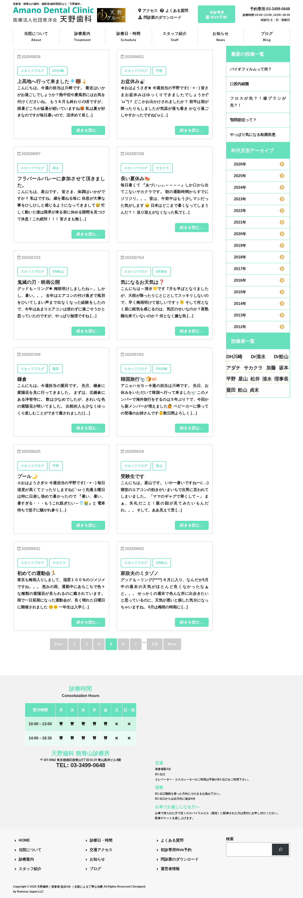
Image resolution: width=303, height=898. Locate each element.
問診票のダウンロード (180, 859)
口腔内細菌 (239, 84)
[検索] (280, 849)
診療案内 (82, 37)
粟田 (231, 390)
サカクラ (253, 367)
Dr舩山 (281, 356)
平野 (231, 378)
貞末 (254, 390)
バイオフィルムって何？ (251, 69)
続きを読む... (88, 130)
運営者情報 (170, 869)
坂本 (284, 367)
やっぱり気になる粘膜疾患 (253, 135)
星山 (243, 378)
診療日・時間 (128, 37)
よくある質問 (172, 840)
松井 (255, 378)
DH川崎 (234, 356)
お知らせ (221, 37)
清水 (267, 378)
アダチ (233, 367)
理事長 (281, 378)
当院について (36, 37)
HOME (24, 840)
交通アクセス (101, 850)
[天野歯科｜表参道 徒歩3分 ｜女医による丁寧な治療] (54, 20)
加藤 (271, 367)
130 (155, 644)
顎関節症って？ (243, 120)
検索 (230, 839)
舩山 (242, 390)
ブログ (267, 37)
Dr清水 (258, 356)
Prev (59, 644)
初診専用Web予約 (176, 850)
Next (172, 644)
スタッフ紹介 (175, 37)
